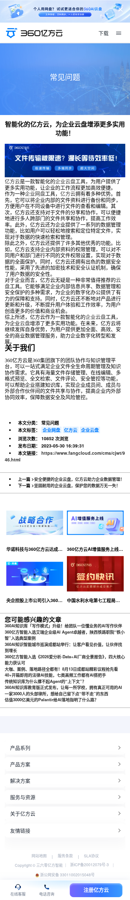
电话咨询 (46, 894)
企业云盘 (65, 181)
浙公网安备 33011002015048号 (67, 874)
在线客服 (18, 894)
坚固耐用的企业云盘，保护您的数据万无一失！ (77, 485)
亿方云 (12, 181)
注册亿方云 (96, 890)
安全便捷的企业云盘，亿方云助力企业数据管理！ (79, 479)
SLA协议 (91, 855)
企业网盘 (35, 194)
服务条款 (65, 855)
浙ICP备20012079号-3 (89, 864)
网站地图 (39, 855)
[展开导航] (118, 33)
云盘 (25, 323)
